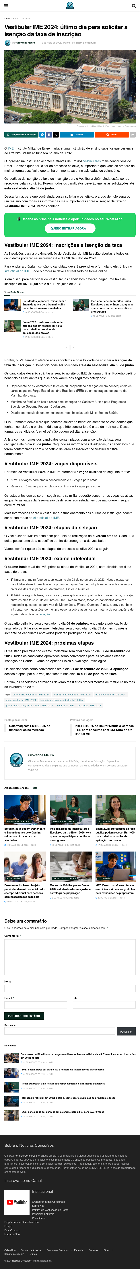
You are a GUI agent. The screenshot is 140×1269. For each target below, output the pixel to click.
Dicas (107, 1250)
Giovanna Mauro (25, 42)
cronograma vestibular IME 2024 (72, 694)
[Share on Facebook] (49, 135)
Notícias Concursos (25, 1155)
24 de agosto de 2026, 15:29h (39, 312)
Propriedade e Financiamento (21, 1222)
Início (7, 18)
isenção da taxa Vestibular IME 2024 (61, 699)
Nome (9, 981)
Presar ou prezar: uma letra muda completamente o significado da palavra (63, 1083)
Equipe (8, 1226)
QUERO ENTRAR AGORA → (70, 228)
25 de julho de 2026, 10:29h (111, 898)
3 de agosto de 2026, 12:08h (66, 898)
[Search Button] (134, 5)
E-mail (9, 998)
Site (75, 998)
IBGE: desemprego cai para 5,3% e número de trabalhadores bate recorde (62, 1069)
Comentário (12, 935)
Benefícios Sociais (14, 1254)
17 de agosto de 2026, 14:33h (39, 337)
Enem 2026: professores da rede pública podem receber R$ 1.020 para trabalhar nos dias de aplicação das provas (43, 327)
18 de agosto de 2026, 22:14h (107, 316)
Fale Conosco (12, 1230)
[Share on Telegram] (42, 135)
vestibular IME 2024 (89, 705)
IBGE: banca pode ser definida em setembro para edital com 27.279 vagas (62, 1111)
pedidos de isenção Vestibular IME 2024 (29, 705)
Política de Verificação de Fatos (50, 1210)
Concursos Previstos (58, 1250)
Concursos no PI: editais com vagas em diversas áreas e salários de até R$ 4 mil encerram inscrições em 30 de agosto (78, 1055)
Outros (33, 1254)
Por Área (93, 1250)
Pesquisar (10, 1025)
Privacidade (39, 1218)
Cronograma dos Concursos (48, 1201)
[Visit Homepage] (70, 5)
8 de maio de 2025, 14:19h (56, 42)
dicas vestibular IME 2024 (21, 699)
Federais (78, 1250)
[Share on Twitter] (56, 135)
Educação (104, 821)
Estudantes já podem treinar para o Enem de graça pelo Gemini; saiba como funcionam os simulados (44, 304)
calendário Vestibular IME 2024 (31, 694)
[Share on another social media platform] (133, 135)
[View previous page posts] (66, 347)
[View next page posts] (73, 347)
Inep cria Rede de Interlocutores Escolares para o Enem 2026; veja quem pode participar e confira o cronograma (112, 306)
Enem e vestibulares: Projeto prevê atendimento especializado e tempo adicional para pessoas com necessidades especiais (24, 891)
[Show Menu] (6, 5)
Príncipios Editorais (43, 1214)
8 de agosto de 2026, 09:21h (20, 901)
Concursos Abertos (31, 1250)
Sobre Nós (38, 1205)
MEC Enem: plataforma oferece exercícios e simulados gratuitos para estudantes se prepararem (115, 889)
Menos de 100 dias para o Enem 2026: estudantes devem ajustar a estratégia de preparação (70, 889)
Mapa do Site (12, 1234)
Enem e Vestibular (22, 18)
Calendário (9, 1250)
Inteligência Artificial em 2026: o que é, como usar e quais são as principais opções (68, 1097)
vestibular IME (65, 705)
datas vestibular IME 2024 (111, 694)
